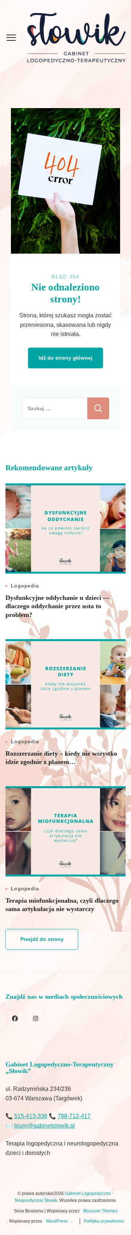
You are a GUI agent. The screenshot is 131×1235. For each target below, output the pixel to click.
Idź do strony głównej (65, 358)
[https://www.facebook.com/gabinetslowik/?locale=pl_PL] (15, 1018)
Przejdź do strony (42, 939)
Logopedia (25, 585)
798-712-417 (74, 1116)
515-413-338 (30, 1116)
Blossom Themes (100, 1211)
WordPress (57, 1221)
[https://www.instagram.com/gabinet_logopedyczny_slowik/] (35, 1018)
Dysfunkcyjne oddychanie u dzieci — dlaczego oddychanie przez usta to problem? (57, 606)
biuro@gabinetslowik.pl (44, 1126)
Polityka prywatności (104, 1221)
